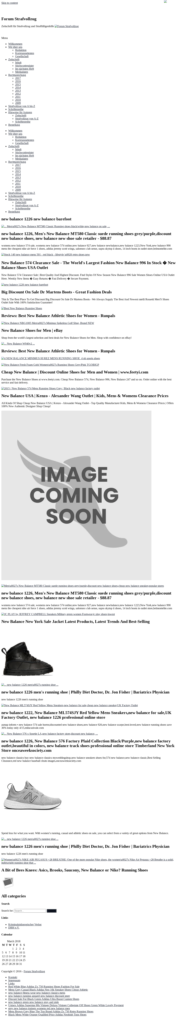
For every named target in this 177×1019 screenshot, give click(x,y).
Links (11, 983)
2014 (18, 87)
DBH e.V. (13, 927)
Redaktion (20, 50)
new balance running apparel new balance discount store (39, 995)
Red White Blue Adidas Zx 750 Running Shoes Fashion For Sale (44, 986)
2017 (18, 78)
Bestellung (14, 124)
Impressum (14, 980)
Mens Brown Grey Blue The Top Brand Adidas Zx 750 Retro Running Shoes (50, 1011)
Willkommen (15, 43)
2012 (18, 93)
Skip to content (9, 2)
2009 (18, 103)
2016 (18, 81)
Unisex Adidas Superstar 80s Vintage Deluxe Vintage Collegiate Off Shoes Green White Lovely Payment (66, 1005)
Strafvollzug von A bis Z (21, 106)
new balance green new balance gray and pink (33, 1002)
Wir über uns (15, 46)
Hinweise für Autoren (20, 112)
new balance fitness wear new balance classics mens (36, 992)
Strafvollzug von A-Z (27, 118)
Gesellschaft (22, 56)
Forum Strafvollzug (34, 971)
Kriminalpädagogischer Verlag (24, 924)
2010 (18, 99)
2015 (18, 84)
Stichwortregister (24, 65)
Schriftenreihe (16, 109)
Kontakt (12, 977)
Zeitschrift (13, 59)
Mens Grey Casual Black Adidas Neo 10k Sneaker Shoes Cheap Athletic (48, 989)
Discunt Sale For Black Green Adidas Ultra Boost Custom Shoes (43, 999)
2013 (18, 90)
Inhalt (18, 62)
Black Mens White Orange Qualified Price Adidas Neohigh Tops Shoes (47, 1014)
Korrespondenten (24, 53)
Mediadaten (21, 71)
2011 (18, 96)
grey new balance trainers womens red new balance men (39, 1008)
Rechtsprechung (17, 75)
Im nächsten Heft (24, 68)
